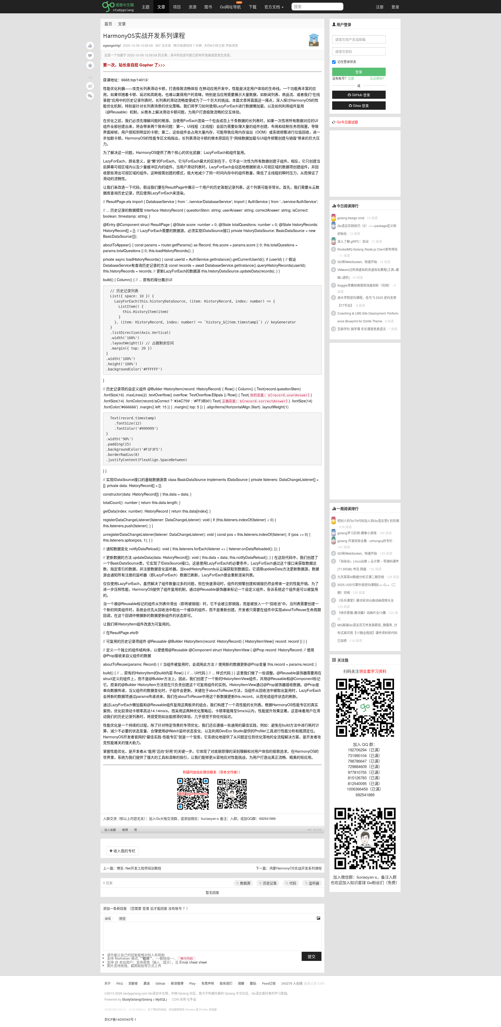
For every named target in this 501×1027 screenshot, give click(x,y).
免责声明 (207, 983)
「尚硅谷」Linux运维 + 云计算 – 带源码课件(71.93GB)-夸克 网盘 (368, 565)
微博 (125, 830)
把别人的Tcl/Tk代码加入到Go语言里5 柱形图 (368, 520)
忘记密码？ (378, 78)
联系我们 (226, 983)
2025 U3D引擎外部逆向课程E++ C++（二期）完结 (366, 588)
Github (160, 983)
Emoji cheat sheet (193, 962)
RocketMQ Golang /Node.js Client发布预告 (367, 249)
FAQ (119, 983)
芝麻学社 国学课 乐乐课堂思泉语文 (361, 329)
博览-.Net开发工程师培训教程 (139, 868)
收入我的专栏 (123, 850)
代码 (292, 882)
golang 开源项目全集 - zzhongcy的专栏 (364, 540)
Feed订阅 (269, 983)
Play (192, 983)
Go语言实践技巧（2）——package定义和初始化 (366, 229)
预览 (122, 918)
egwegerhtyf (112, 45)
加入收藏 (110, 830)
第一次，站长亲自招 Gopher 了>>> (134, 65)
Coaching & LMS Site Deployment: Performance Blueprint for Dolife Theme (367, 317)
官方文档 (272, 6)
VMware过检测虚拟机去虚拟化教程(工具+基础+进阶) (368, 273)
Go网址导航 (230, 6)
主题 (146, 6)
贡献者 (133, 983)
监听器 (313, 882)
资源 (192, 6)
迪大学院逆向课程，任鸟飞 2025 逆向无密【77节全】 (366, 301)
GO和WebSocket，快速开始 (357, 261)
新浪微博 (177, 983)
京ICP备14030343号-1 (120, 1019)
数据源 (244, 882)
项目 (177, 6)
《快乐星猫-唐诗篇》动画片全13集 (361, 612)
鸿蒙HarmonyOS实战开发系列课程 (295, 868)
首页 (108, 23)
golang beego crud (350, 218)
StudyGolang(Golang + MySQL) (144, 999)
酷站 (253, 983)
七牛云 (191, 999)
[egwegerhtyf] (314, 38)
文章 (161, 6)
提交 (311, 956)
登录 (395, 6)
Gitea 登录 (360, 105)
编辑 (108, 918)
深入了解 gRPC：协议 (353, 241)
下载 (253, 6)
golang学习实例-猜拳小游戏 (357, 533)
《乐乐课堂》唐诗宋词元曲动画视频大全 (365, 600)
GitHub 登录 (360, 94)
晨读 (147, 983)
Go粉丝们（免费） (383, 882)
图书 (208, 6)
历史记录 (269, 882)
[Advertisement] (369, 163)
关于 (107, 983)
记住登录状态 (346, 61)
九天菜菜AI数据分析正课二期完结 (360, 577)
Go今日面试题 (347, 121)
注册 (380, 6)
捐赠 (241, 983)
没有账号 (175, 908)
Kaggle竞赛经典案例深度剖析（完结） (364, 285)
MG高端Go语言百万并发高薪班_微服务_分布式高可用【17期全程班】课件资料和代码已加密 (367, 633)
